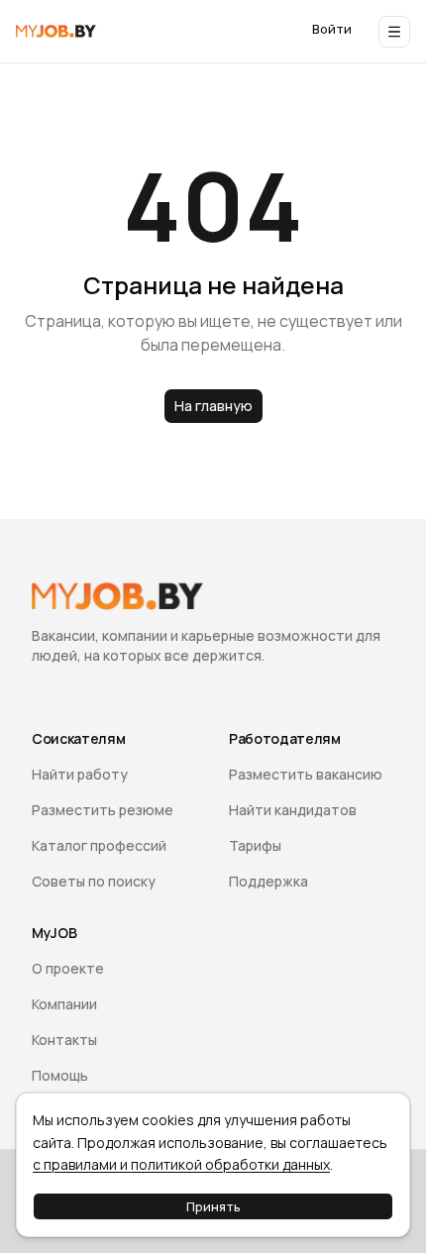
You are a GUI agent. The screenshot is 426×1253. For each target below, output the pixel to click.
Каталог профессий (99, 845)
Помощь (60, 1075)
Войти (332, 29)
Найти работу (80, 774)
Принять (213, 1206)
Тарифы (255, 845)
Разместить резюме (102, 809)
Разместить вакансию (305, 774)
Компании (64, 1003)
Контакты (64, 1039)
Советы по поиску (94, 881)
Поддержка (268, 881)
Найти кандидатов (293, 809)
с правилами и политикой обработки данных (181, 1164)
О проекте (68, 968)
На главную (213, 405)
